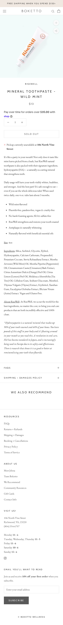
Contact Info (10, 499)
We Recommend (12, 482)
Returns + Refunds (13, 429)
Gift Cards (9, 493)
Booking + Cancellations (16, 440)
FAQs (7, 367)
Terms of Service (12, 452)
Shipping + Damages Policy (23, 377)
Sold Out (31, 134)
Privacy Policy (11, 446)
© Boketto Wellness (31, 617)
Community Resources (15, 488)
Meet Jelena (9, 470)
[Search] (53, 11)
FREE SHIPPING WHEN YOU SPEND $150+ (31, 3)
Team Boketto (11, 476)
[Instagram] (5, 558)
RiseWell (31, 84)
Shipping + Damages (14, 435)
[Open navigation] (4, 11)
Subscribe (16, 600)
